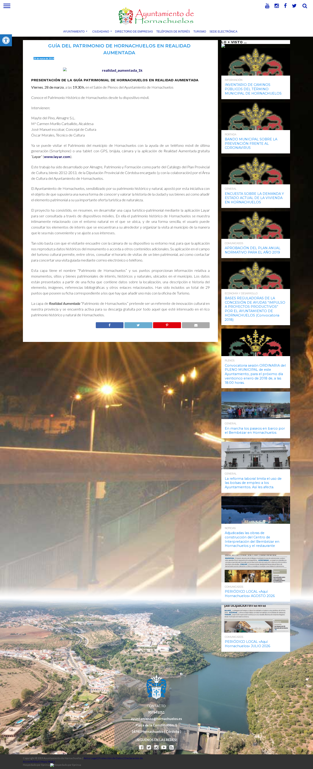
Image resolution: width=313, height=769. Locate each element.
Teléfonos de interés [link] (173, 31)
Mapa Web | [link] (48, 761)
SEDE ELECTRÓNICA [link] (223, 31)
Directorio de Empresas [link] (134, 31)
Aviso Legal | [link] (91, 758)
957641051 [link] (156, 712)
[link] (6, 40)
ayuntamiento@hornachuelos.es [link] (156, 719)
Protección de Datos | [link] (112, 758)
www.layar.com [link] (57, 156)
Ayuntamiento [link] (74, 31)
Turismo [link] (199, 31)
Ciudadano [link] (100, 31)
